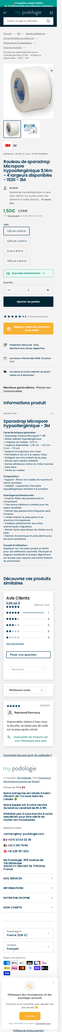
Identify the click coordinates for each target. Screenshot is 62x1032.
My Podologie (24, 771)
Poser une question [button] (23, 648)
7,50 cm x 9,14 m (18, 255)
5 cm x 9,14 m (17, 245)
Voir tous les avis (15, 636)
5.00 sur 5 (13, 596)
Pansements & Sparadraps (17, 43)
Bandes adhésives (35, 33)
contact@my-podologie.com (23, 827)
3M (18, 33)
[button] (5, 13)
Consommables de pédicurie (18, 38)
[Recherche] (48, 21)
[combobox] (28, 21)
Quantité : (8, 275)
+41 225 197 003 (17, 844)
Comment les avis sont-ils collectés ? (27, 748)
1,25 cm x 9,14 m (18, 225)
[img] (14, 699)
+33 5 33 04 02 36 (19, 833)
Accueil (7, 33)
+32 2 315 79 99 (17, 839)
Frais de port (14, 209)
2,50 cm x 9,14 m (18, 235)
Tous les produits (12, 47)
